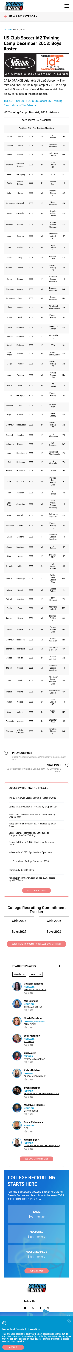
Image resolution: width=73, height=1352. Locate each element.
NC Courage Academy (35, 1059)
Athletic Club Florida (35, 989)
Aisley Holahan (32, 1070)
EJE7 (26, 1128)
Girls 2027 (19, 921)
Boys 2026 (54, 931)
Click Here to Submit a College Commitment (36, 944)
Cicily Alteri (30, 1053)
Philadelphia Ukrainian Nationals (41, 1093)
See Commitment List (36, 1159)
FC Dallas (29, 1041)
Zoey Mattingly (32, 1035)
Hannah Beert (31, 1139)
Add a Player (37, 1271)
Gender (18, 974)
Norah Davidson (33, 1018)
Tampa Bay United (33, 1007)
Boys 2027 (19, 931)
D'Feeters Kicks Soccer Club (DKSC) (42, 1145)
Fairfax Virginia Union (35, 1076)
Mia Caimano (31, 1001)
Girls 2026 (54, 921)
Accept (13, 1347)
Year (33, 974)
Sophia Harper (32, 1087)
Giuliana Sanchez (33, 983)
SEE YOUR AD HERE (36, 890)
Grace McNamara (33, 1122)
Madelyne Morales (34, 1105)
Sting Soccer (31, 1111)
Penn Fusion (30, 1024)
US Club (8, 29)
